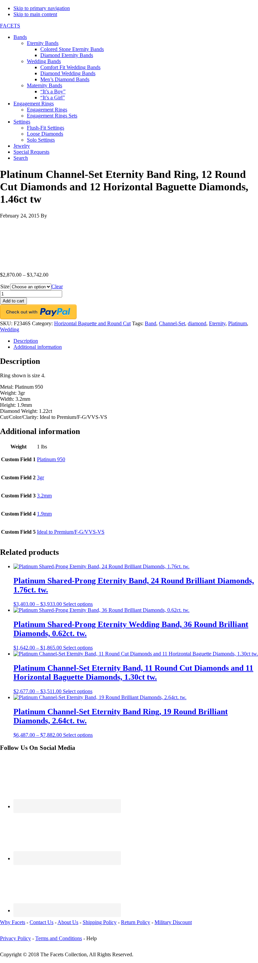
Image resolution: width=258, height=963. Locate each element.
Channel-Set (172, 323)
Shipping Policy (100, 922)
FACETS (10, 26)
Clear (57, 286)
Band (150, 323)
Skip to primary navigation (41, 8)
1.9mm (44, 514)
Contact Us (41, 922)
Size (4, 286)
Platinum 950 (51, 459)
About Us (67, 922)
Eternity (217, 323)
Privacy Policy (15, 938)
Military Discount (173, 922)
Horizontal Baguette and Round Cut (92, 323)
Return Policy (135, 922)
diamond (197, 323)
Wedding (9, 329)
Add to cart (13, 300)
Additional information (37, 347)
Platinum (237, 323)
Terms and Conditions (58, 938)
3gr (40, 477)
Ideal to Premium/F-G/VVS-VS (70, 532)
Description (25, 341)
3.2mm (44, 495)
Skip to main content (35, 14)
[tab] (135, 341)
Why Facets (12, 922)
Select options (78, 604)
